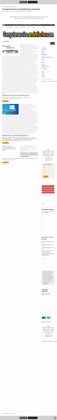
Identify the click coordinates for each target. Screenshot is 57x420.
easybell (32, 66)
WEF (23, 130)
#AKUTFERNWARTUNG (31, 45)
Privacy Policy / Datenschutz (20, 27)
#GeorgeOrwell (4, 138)
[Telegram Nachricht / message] (43, 16)
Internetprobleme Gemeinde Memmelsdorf (16, 125)
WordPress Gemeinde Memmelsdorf (19, 92)
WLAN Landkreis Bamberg (28, 91)
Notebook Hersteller (29, 128)
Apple (6, 59)
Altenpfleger (18, 58)
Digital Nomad (19, 65)
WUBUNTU (3, 93)
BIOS (21, 115)
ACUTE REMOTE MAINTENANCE (32, 57)
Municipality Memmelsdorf (10, 79)
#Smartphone (4, 57)
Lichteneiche (21, 76)
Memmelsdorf (25, 77)
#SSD (7, 57)
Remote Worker (21, 81)
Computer (35, 115)
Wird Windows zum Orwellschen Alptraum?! (15, 135)
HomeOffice (32, 69)
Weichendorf (19, 88)
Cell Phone (21, 59)
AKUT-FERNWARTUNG (5, 58)
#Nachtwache (4, 56)
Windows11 (3, 91)
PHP (19, 80)
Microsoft (7, 128)
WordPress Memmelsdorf (28, 92)
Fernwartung (4, 67)
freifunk (29, 67)
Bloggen (26, 115)
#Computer (29, 46)
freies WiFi (22, 67)
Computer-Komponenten (12, 116)
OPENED (11, 80)
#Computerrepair (35, 47)
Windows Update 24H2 (29, 90)
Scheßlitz (25, 81)
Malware (7, 127)
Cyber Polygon (13, 118)
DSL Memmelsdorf (21, 66)
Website (13, 88)
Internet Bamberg (8, 123)
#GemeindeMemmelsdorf (23, 54)
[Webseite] (12, 16)
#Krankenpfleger (34, 54)
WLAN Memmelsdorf (36, 91)
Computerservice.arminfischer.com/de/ (48, 190)
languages (36, 75)
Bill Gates (35, 114)
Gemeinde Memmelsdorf (7, 68)
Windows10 (34, 90)
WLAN (9, 91)
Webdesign (35, 87)
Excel (26, 119)
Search (52, 43)
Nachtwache (16, 79)
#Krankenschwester (23, 55)
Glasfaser (13, 69)
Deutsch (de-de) (14, 65)
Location (44, 27)
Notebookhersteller (34, 128)
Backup (27, 114)
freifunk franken (33, 67)
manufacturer (11, 127)
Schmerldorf (29, 129)
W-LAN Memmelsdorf (30, 87)
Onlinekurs (6, 80)
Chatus (29, 27)
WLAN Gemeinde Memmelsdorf (19, 91)
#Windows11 (22, 57)
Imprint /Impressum (9, 27)
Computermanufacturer (25, 116)
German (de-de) (9, 69)
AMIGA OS (31, 58)
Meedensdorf (7, 77)
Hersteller (4, 123)
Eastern (30, 66)
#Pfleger (12, 56)
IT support (15, 126)
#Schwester (30, 56)
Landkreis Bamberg (12, 75)
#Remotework (16, 56)
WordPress (4, 92)
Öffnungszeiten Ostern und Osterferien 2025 (15, 95)
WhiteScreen (13, 89)
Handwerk (16, 69)
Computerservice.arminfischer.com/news (21, 9)
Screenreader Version (32, 2)
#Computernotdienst (34, 46)
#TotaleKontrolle (15, 140)
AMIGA (29, 58)
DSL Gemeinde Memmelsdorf (7, 66)
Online (3, 80)
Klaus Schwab (24, 126)
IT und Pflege (20, 126)
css (11, 65)
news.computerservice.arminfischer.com (19, 128)
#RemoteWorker (21, 56)
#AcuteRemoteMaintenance (28, 44)
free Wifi (12, 67)
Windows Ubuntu (23, 90)
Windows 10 (29, 89)
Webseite (7, 88)
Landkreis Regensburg (31, 75)
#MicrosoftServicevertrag (24, 138)
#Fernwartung (22, 53)
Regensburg (35, 80)
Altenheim (10, 58)
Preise (43, 73)
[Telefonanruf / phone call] (18, 16)
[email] (24, 16)
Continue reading (5, 101)
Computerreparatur (5, 117)
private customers (22, 80)
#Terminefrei (10, 57)
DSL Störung (26, 66)
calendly (48, 317)
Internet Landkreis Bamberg (29, 70)
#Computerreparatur (28, 48)
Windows (22, 89)
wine (6, 91)
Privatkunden (28, 80)
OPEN (9, 80)
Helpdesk (26, 69)
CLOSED (27, 59)
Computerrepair (31, 116)
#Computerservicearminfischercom (25, 108)
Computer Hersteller (5, 116)
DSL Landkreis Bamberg (14, 66)
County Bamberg (7, 65)
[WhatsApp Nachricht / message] (31, 16)
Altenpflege (14, 58)
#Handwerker (30, 54)
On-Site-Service (30, 79)
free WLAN (14, 67)
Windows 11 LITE (17, 90)
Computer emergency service (33, 59)
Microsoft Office (11, 128)
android (3, 59)
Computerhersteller (18, 116)
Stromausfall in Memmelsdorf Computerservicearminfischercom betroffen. (29, 154)
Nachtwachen (20, 79)
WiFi (20, 89)
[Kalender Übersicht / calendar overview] (21, 18)
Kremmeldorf (4, 75)
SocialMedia (36, 129)
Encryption (23, 119)
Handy (23, 69)
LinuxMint (36, 126)
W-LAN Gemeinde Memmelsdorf (13, 87)
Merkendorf (21, 78)
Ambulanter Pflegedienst (23, 58)
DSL (33, 65)
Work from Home (34, 92)
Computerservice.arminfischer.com (7, 64)
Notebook (24, 79)
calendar (33, 27)
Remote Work (16, 81)
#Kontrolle (10, 140)
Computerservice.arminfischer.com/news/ (29, 64)
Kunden (8, 75)
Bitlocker (23, 115)
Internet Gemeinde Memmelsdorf (10, 70)
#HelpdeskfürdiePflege (31, 112)
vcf (38, 27)
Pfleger (17, 80)
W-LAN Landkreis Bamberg (23, 87)
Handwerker (20, 69)
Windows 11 (5, 90)
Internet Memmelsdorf (17, 124)
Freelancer (18, 67)
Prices (43, 71)
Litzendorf (3, 77)
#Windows (14, 57)
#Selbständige (35, 56)
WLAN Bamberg (12, 91)
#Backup (29, 106)
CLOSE (24, 59)
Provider (31, 80)
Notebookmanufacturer (5, 129)
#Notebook (36, 112)
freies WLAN (26, 67)
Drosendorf (23, 65)
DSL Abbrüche (37, 65)
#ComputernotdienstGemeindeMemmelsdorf (26, 47)
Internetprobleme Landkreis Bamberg (7, 126)
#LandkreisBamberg (29, 55)
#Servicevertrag (17, 138)
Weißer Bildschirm (8, 89)
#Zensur (7, 140)
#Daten (30, 138)
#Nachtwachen (9, 56)
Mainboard (3, 127)
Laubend (6, 76)
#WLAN (25, 57)
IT (13, 126)
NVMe (27, 79)
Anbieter (35, 58)
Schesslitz (31, 81)
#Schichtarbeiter (26, 56)
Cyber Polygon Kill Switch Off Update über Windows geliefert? (24, 118)
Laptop (3, 76)
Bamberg (8, 59)
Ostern (14, 80)
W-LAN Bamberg (6, 87)
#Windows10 (18, 57)
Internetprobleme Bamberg (31, 124)
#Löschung (4, 140)
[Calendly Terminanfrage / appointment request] (36, 18)
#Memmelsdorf (34, 55)
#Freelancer (31, 53)
